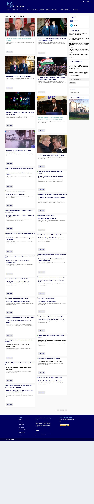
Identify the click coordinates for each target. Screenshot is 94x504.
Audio (18, 219)
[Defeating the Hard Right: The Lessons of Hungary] (20, 65)
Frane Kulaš (9, 284)
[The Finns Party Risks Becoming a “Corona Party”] (52, 378)
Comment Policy (22, 432)
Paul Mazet (9, 196)
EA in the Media (65, 10)
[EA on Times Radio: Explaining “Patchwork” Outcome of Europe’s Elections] (20, 211)
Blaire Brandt (9, 116)
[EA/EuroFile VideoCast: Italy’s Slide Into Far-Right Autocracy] (20, 318)
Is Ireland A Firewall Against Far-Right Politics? (18, 301)
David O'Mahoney (10, 303)
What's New (20, 117)
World (22, 10)
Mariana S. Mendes (42, 321)
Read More (9, 52)
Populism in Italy (22, 325)
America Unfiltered (51, 10)
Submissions (21, 427)
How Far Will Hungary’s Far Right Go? (47, 218)
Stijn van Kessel (10, 371)
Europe (28, 78)
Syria (8, 10)
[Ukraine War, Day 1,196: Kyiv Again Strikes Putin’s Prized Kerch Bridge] (20, 139)
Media (10, 220)
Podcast (75, 10)
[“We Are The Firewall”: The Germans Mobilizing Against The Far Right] (20, 234)
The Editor (21, 422)
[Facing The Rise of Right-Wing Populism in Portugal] (52, 316)
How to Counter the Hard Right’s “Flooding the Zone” (51, 155)
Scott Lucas (9, 154)
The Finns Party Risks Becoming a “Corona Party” (50, 380)
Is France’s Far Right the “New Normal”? (16, 194)
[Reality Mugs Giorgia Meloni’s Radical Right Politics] (52, 235)
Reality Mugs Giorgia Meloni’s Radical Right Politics (51, 238)
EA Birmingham (23, 78)
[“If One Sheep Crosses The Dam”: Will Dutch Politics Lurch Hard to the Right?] (52, 255)
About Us (20, 419)
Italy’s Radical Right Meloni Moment (47, 301)
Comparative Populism (24, 348)
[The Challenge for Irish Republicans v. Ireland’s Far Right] (52, 277)
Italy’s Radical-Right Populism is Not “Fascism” (50, 361)
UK (33, 42)
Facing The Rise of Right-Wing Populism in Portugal (51, 319)
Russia (28, 154)
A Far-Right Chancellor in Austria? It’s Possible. (18, 282)
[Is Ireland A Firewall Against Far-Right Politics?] (20, 298)
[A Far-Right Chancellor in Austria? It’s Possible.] (20, 279)
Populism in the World (28, 42)
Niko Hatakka (41, 382)
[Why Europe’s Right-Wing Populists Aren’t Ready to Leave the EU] (20, 363)
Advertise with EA (22, 429)
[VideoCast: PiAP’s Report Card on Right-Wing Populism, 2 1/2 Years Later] (52, 336)
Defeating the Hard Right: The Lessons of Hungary (18, 76)
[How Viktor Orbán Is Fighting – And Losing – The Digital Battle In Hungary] (20, 101)
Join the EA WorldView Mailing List (78, 67)
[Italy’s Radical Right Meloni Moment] (52, 298)
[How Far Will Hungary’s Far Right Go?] (52, 215)
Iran (13, 10)
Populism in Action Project (35, 10)
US (17, 10)
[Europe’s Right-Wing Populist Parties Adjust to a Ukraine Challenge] (20, 341)
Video (59, 43)
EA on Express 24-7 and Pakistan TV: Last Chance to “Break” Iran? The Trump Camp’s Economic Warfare (79, 44)
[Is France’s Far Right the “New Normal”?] (20, 191)
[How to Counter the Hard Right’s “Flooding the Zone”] (52, 144)
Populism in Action (20, 42)
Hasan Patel (9, 42)
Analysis (18, 78)
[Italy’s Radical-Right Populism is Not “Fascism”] (52, 358)
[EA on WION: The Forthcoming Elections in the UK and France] (52, 194)
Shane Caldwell (42, 283)
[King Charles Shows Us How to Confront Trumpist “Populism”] (20, 27)
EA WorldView (11, 439)
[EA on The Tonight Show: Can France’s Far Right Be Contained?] (52, 172)
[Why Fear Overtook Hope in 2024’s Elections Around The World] (20, 169)
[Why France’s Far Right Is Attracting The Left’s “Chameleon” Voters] (20, 257)
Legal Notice (21, 424)
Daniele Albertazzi (10, 348)
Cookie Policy (21, 434)
